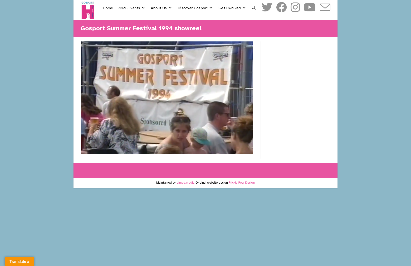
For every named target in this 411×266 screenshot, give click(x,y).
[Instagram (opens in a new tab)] (295, 7)
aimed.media (186, 183)
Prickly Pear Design (242, 183)
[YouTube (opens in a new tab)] (310, 7)
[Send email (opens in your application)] (325, 8)
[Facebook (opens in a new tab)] (281, 7)
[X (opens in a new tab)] (267, 7)
